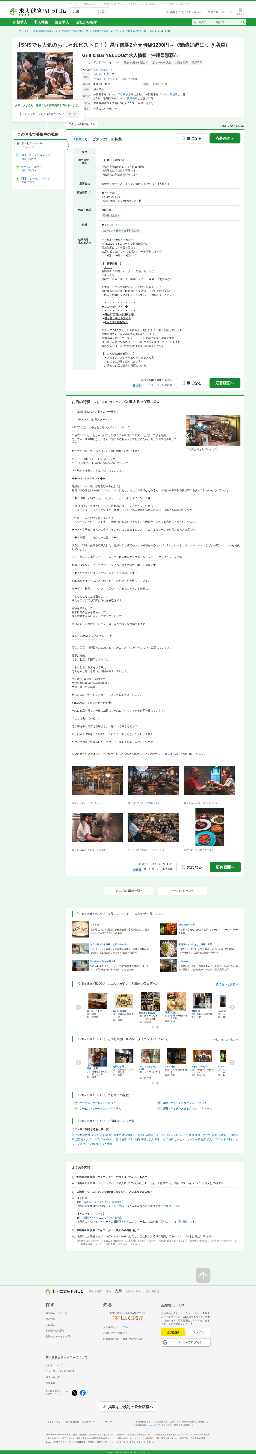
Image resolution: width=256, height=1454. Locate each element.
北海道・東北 (133, 1291)
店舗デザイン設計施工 (135, 1434)
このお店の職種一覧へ (128, 890)
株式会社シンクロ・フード (152, 1425)
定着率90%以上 (161, 62)
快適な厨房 (181, 62)
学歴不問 (197, 62)
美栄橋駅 (132, 98)
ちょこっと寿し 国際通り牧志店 (175, 1014)
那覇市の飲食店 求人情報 (118, 1134)
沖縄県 (167, 1205)
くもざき (94, 924)
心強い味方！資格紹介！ (116, 1333)
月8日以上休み (111, 215)
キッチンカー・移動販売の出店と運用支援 (154, 1438)
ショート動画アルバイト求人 (132, 1442)
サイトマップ (105, 1422)
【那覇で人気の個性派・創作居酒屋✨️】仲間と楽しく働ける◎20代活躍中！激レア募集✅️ (119, 931)
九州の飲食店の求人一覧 (45, 31)
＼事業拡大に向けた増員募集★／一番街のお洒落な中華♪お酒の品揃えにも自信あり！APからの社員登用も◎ (208, 968)
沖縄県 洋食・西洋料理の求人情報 (206, 1134)
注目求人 (62, 22)
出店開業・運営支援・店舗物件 (91, 1434)
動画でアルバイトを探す (59, 1336)
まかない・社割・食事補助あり (121, 230)
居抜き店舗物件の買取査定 (102, 1438)
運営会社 (50, 1383)
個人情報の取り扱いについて (80, 1422)
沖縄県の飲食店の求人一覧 (74, 31)
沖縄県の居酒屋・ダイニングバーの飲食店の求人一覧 (119, 31)
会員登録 (173, 1332)
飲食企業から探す (55, 1330)
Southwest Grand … (97, 1011)
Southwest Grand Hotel (102, 961)
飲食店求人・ (172, 1434)
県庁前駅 (123, 94)
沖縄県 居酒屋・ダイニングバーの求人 (159, 1134)
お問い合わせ (53, 1377)
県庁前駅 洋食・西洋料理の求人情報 (137, 1139)
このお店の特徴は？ (80, 124)
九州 (27, 31)
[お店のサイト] (105, 69)
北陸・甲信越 (151, 1291)
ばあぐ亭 (169, 1066)
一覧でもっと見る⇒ (225, 984)
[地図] (149, 103)
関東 (91, 1291)
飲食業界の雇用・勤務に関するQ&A (123, 1339)
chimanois (183, 961)
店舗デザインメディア (70, 1442)
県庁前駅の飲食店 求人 (85, 1134)
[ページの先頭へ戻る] (203, 1275)
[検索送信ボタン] (242, 22)
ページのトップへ (182, 890)
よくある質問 (66, 1371)
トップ (17, 31)
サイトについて (54, 1365)
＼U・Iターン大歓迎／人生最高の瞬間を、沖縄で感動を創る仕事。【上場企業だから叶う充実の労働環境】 (119, 951)
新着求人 (20, 22)
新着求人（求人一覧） (58, 1312)
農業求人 (97, 1442)
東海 (108, 1291)
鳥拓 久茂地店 (146, 1066)
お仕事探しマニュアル (115, 1327)
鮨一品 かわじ (226, 1011)
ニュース (50, 1371)
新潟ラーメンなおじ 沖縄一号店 (195, 944)
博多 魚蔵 (223, 1068)
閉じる (72, 114)
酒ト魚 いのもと (201, 1066)
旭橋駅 (174, 94)
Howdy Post (198, 1011)
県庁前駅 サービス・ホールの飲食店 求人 (187, 1139)
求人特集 (41, 22)
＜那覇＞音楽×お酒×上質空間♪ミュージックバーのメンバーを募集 (208, 931)
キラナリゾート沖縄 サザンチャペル (109, 944)
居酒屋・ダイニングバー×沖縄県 (102, 1201)
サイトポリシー (55, 1422)
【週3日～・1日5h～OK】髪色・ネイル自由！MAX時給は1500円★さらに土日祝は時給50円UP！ (207, 951)
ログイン (198, 1332)
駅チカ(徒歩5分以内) (136, 62)
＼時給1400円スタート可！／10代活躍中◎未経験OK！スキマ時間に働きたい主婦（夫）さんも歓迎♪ (119, 968)
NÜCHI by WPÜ (186, 924)
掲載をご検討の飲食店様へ (130, 1406)
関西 (99, 1291)
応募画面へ (225, 138)
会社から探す (86, 22)
